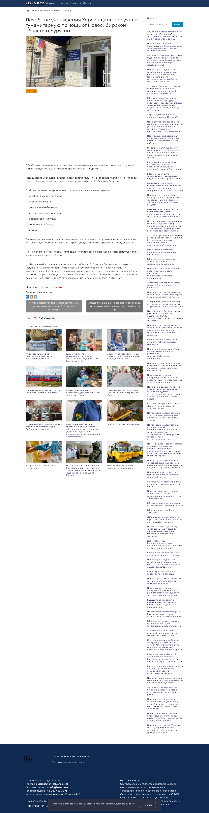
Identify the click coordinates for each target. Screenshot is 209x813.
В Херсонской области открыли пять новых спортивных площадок (165, 504)
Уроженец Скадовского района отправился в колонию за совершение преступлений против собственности (163, 90)
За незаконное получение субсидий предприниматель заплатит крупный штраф (162, 633)
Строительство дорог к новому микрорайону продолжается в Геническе (163, 285)
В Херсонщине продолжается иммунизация (41, 466)
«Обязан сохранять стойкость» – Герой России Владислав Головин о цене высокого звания (165, 519)
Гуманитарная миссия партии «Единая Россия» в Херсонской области (123, 392)
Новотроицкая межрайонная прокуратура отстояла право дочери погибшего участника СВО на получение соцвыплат (165, 717)
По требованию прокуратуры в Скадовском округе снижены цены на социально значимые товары (163, 416)
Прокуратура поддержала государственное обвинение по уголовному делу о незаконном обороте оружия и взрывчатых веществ (164, 200)
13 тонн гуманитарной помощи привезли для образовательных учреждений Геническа (123, 356)
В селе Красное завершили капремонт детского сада (161, 572)
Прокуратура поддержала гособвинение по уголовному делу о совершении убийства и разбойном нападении (164, 563)
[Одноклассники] (31, 297)
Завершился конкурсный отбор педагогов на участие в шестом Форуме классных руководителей (165, 304)
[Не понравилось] (35, 318)
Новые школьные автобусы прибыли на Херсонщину (121, 466)
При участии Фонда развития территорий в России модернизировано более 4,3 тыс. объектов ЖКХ (164, 495)
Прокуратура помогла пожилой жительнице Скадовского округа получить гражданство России (164, 294)
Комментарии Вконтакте (42, 326)
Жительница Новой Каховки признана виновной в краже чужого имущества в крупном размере (163, 691)
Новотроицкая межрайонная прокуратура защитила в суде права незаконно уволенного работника (163, 139)
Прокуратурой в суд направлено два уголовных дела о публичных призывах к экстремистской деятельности (164, 367)
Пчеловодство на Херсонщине (123, 424)
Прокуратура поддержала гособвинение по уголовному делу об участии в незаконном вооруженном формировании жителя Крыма (163, 704)
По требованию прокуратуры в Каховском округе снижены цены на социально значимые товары (165, 614)
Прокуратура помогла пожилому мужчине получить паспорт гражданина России (164, 581)
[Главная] (28, 11)
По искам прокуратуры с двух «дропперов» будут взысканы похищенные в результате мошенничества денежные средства (163, 531)
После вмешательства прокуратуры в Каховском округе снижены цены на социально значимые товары (165, 47)
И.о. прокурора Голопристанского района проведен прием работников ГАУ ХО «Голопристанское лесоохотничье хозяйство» (165, 316)
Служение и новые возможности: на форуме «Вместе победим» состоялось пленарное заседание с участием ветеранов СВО (165, 35)
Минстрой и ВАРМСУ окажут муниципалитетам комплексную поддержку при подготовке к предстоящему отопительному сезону (164, 153)
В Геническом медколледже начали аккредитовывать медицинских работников (162, 261)
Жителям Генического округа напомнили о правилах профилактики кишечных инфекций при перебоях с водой (164, 165)
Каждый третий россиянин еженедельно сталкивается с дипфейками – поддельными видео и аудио (162, 603)
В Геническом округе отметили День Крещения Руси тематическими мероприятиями (164, 623)
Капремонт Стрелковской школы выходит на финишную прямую (164, 553)
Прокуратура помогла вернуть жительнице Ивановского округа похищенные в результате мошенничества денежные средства (164, 330)
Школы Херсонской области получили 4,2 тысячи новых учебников (162, 342)
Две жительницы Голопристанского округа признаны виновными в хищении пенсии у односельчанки (165, 544)
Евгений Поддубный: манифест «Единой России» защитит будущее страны (163, 406)
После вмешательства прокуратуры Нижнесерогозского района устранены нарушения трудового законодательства (165, 591)
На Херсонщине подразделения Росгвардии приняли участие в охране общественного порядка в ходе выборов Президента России (84, 470)
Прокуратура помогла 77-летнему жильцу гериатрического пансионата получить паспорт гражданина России (165, 729)
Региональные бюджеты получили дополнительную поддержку (161, 252)
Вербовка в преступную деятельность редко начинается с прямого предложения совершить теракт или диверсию (165, 187)
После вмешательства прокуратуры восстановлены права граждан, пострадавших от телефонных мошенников (164, 378)
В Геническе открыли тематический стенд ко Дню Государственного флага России (164, 176)
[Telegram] (35, 297)
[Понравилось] (29, 318)
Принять (147, 805)
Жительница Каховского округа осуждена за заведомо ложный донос (164, 484)
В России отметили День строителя (160, 511)
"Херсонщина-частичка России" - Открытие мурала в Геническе (43, 391)
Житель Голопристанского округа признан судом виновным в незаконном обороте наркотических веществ (165, 669)
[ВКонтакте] (27, 297)
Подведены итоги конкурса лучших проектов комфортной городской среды (163, 474)
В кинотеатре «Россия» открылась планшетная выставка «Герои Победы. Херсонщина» (44, 426)
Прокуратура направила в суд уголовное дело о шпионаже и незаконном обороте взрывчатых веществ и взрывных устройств (164, 464)
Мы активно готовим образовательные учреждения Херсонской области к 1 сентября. (55, 306)
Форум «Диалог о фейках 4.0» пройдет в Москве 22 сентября (163, 115)
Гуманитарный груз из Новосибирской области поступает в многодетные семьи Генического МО (83, 357)
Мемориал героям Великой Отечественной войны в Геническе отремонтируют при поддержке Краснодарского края (164, 658)
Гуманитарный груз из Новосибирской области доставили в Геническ (39, 356)
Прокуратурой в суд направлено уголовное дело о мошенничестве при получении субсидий (165, 680)
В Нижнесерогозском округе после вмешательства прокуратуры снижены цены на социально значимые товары (163, 213)
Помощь (31, 90)
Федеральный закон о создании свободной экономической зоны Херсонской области (115, 304)
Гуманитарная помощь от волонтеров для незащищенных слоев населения (83, 392)
